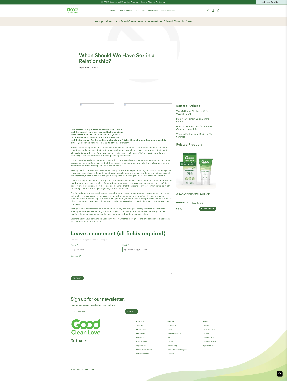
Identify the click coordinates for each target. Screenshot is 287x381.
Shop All (139, 325)
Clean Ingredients (125, 10)
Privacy (170, 341)
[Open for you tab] (280, 374)
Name (74, 245)
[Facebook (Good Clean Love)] (76, 340)
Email (125, 245)
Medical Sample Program (177, 349)
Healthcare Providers (270, 2)
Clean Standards (209, 329)
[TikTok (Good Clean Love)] (86, 340)
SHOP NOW (207, 209)
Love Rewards (208, 337)
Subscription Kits (142, 354)
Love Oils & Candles (144, 349)
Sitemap (170, 354)
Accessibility (172, 345)
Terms (169, 337)
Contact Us (171, 325)
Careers (206, 333)
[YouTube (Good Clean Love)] (80, 340)
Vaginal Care (141, 345)
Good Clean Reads (168, 10)
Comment (76, 256)
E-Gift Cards (141, 329)
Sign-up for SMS (209, 345)
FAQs (169, 329)
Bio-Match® (153, 10)
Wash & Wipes (141, 341)
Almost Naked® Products (193, 194)
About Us (139, 10)
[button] (208, 10)
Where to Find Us (174, 333)
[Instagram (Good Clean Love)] (72, 340)
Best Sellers (140, 333)
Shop (112, 10)
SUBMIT (131, 311)
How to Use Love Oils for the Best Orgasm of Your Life (194, 127)
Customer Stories (209, 341)
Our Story (206, 325)
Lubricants (140, 337)
